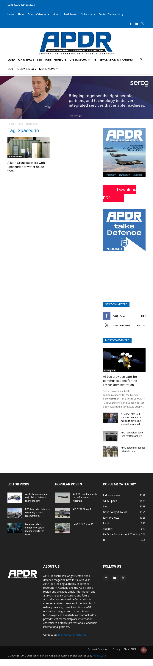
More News (47, 69)
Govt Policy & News (21, 69)
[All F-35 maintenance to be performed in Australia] (62, 498)
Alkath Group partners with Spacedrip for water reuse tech (26, 167)
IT (95, 59)
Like (143, 316)
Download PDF (119, 193)
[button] (141, 59)
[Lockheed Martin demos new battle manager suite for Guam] (14, 528)
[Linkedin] (136, 23)
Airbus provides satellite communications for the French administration (120, 381)
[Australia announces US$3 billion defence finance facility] (14, 498)
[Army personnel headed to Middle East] (110, 451)
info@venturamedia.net (72, 634)
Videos (57, 14)
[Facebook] (130, 23)
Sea (39, 59)
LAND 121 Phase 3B (83, 524)
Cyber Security (80, 59)
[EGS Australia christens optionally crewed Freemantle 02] (14, 513)
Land (11, 59)
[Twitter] (143, 23)
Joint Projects (55, 59)
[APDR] (76, 41)
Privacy (116, 649)
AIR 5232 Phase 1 (82, 509)
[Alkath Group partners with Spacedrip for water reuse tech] (28, 147)
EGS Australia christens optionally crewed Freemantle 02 (37, 512)
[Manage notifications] (143, 650)
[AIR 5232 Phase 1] (62, 513)
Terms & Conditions (98, 649)
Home (10, 14)
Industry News (15, 156)
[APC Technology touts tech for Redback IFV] (110, 436)
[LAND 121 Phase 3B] (62, 528)
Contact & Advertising (111, 14)
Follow (141, 325)
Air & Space (26, 59)
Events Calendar (37, 14)
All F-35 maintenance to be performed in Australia (85, 497)
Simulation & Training (116, 59)
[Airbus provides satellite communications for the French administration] (124, 360)
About (21, 14)
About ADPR (130, 649)
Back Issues (71, 14)
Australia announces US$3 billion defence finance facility (36, 497)
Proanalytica (99, 655)
